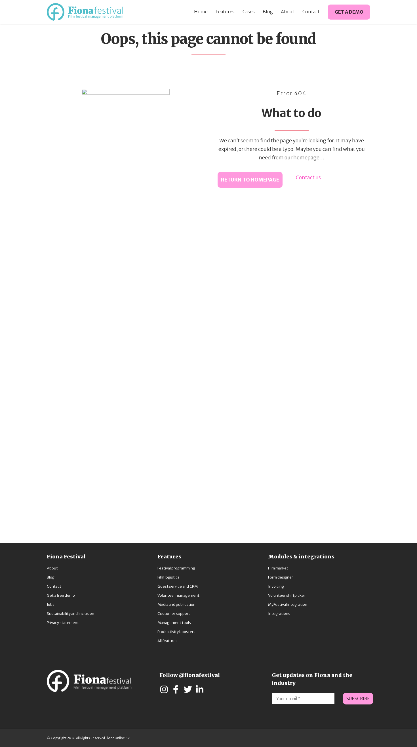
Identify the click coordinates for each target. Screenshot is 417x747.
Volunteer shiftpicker (286, 595)
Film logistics (168, 577)
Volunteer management (178, 595)
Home (201, 11)
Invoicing (276, 586)
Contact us (308, 177)
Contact (311, 11)
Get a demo (349, 12)
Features (225, 11)
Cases (249, 11)
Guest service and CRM (177, 586)
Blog (268, 11)
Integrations (279, 613)
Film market (278, 568)
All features (167, 640)
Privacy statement (63, 622)
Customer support (173, 613)
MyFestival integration (287, 604)
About (287, 11)
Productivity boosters (176, 631)
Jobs (50, 604)
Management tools (174, 622)
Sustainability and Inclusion (70, 613)
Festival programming (176, 568)
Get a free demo (61, 595)
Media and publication (176, 604)
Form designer (280, 577)
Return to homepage (250, 179)
